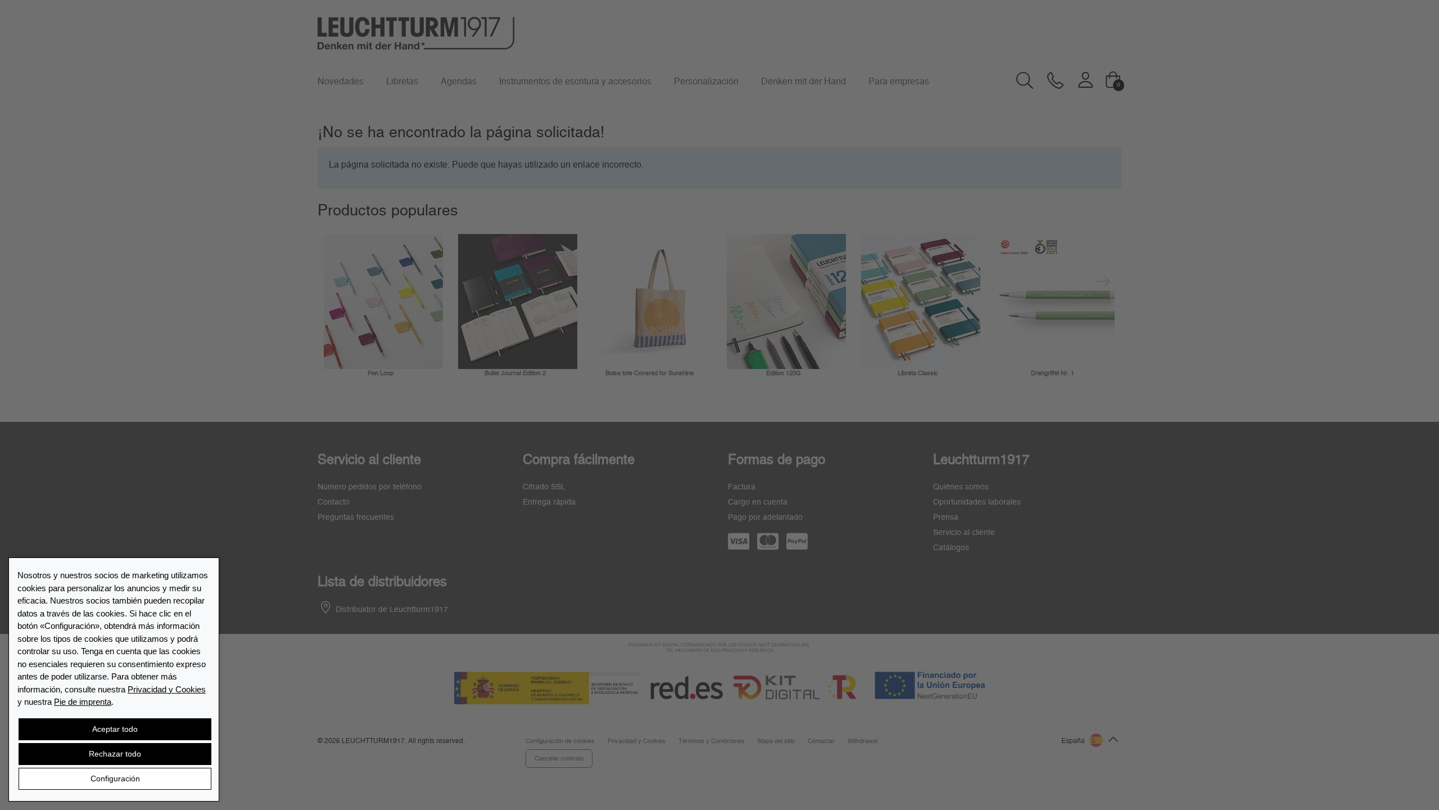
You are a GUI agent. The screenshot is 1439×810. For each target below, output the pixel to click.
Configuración (115, 778)
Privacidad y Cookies (167, 689)
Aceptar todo (115, 729)
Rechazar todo (115, 753)
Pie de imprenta (82, 701)
